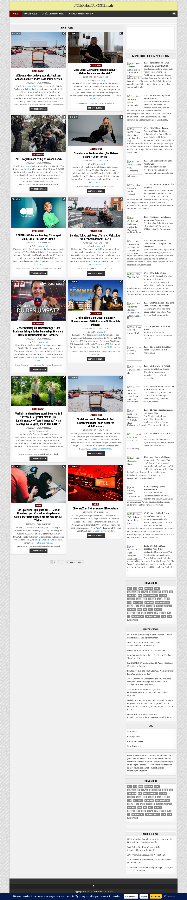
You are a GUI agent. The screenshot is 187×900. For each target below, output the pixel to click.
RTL (145, 609)
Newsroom (27, 86)
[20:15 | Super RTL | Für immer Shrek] (134, 339)
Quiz (139, 609)
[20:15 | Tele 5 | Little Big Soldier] (134, 360)
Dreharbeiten (155, 591)
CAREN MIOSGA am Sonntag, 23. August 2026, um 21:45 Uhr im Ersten (38, 237)
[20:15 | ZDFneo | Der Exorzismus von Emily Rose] (134, 423)
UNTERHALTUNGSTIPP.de (93, 5)
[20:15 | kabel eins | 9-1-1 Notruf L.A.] (134, 447)
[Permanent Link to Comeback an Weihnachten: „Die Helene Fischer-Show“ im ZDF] (95, 130)
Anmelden (132, 732)
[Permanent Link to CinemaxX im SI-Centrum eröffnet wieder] (95, 483)
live (129, 602)
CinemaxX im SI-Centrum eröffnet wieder (96, 508)
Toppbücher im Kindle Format (52, 13)
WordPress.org (134, 746)
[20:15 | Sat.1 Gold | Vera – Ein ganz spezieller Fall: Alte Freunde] (134, 316)
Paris (142, 606)
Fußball (163, 595)
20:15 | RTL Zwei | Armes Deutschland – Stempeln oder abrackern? (157, 243)
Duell (165, 591)
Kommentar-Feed (135, 741)
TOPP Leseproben (30, 13)
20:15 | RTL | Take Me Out (155, 273)
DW (171, 591)
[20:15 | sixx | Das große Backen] (134, 470)
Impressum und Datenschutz (80, 13)
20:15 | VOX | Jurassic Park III (157, 366)
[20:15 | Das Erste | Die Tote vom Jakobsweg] (134, 174)
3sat (129, 588)
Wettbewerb (132, 620)
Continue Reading (39, 109)
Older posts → (76, 562)
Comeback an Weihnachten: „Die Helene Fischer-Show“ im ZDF (95, 155)
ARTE (141, 588)
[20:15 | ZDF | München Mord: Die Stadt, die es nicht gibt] (134, 399)
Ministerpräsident (162, 602)
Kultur (167, 599)
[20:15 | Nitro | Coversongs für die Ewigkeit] (134, 197)
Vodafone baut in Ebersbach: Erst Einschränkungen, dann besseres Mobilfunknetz (95, 423)
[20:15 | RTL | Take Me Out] (134, 286)
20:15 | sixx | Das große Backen (157, 457)
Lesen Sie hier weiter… (48, 101)
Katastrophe (141, 599)
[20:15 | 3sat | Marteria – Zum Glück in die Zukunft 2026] (134, 76)
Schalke (158, 609)
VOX (163, 616)
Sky (156, 613)
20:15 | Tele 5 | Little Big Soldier (158, 347)
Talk (168, 613)
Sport (162, 613)
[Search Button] (174, 13)
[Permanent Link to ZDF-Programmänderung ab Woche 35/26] (38, 133)
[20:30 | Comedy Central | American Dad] (134, 500)
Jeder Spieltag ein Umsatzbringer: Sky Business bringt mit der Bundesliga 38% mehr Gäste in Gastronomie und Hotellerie (38, 331)
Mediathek (149, 602)
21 (67, 562)
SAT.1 (150, 609)
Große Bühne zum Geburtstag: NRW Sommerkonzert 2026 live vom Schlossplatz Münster (95, 321)
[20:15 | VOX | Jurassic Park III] (134, 379)
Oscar (130, 606)
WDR (169, 616)
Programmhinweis (164, 606)
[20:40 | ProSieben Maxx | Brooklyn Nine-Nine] (134, 559)
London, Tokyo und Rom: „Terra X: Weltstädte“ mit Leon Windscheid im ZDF (95, 237)
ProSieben (132, 609)
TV (129, 616)
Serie (144, 613)
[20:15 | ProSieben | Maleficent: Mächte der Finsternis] (134, 230)
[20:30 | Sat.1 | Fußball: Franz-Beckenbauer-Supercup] (134, 526)
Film (39, 505)
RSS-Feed (31, 83)
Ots (136, 606)
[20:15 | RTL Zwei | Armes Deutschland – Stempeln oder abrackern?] (134, 254)
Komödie (152, 599)
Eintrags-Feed (133, 736)
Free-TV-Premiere (150, 595)
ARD (135, 588)
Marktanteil (138, 602)
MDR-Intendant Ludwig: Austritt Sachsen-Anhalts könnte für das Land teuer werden (38, 77)
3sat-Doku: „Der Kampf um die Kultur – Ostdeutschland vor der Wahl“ (95, 71)
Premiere (150, 606)
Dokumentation (133, 591)
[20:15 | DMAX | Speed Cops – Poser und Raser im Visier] (134, 141)
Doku (157, 588)
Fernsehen (40, 71)
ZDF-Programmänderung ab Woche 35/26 (38, 159)
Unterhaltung (137, 616)
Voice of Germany (152, 616)
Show (150, 613)
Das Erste (149, 588)
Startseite (15, 13)
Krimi (160, 599)
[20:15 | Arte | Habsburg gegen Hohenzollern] (134, 109)
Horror (131, 599)
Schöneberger (133, 613)
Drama (144, 591)
